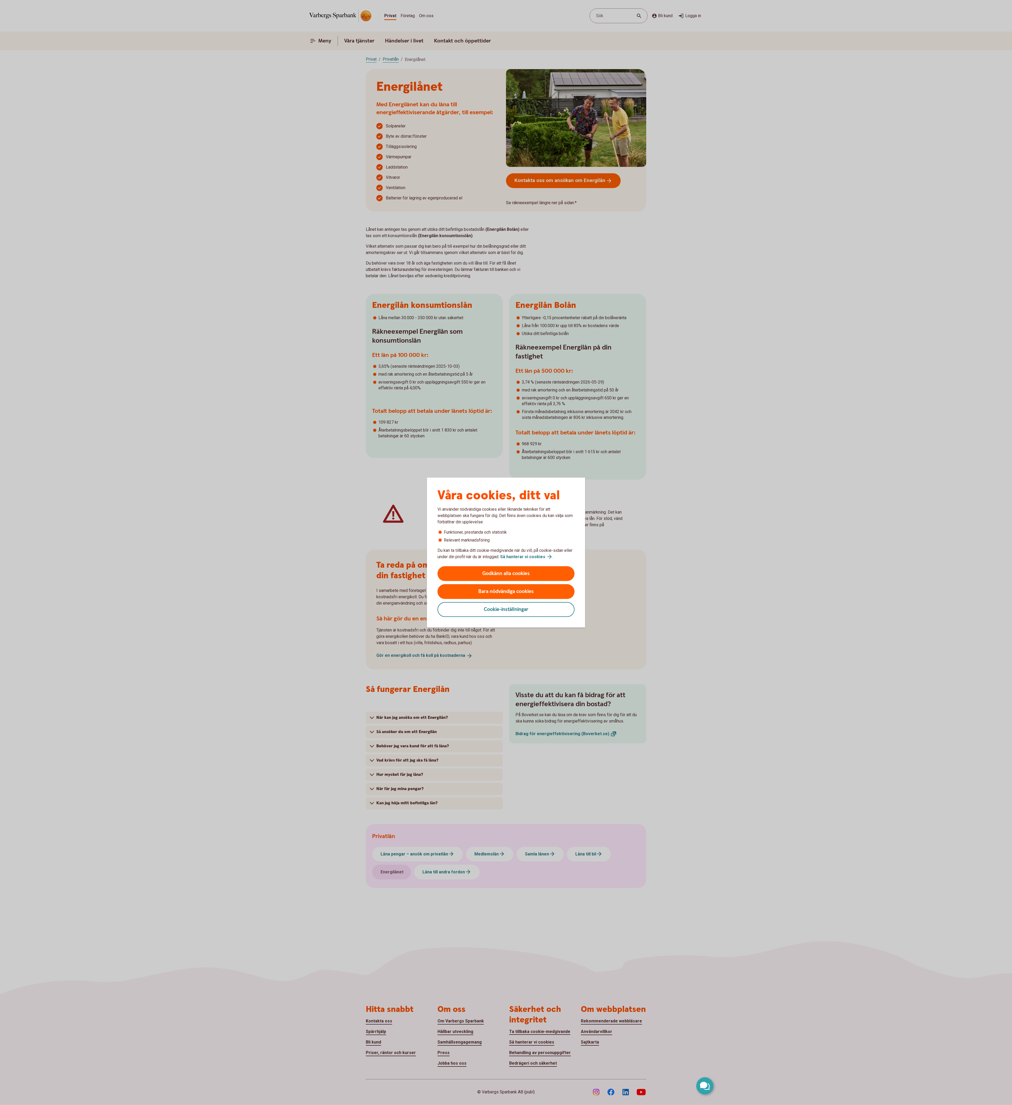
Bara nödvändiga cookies (506, 591)
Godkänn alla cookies (506, 573)
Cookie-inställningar (506, 609)
